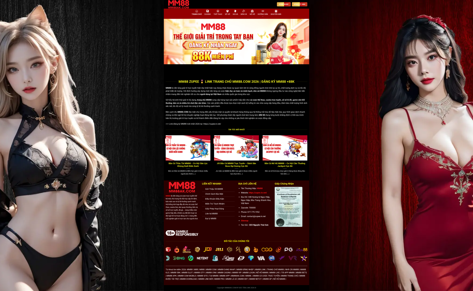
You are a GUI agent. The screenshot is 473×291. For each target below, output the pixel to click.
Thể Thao (218, 14)
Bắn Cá (244, 14)
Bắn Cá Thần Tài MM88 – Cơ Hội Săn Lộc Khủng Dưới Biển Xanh (188, 164)
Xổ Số (227, 14)
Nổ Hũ (252, 14)
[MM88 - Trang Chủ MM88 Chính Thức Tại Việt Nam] (180, 4)
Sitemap (244, 220)
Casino (207, 14)
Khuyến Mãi (276, 14)
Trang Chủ (197, 14)
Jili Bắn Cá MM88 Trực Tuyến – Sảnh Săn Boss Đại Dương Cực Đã (236, 164)
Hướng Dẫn (263, 14)
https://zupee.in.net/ (212, 124)
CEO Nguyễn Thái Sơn (258, 225)
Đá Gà (235, 14)
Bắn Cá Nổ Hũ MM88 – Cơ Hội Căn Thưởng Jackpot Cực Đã (285, 164)
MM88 (168, 88)
